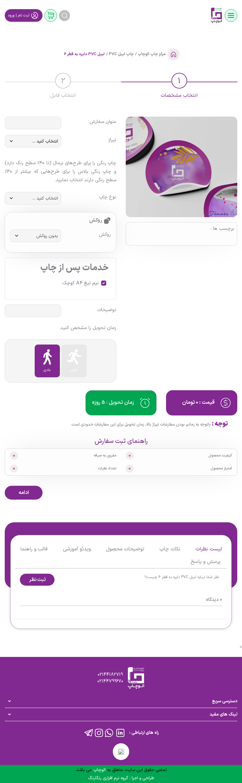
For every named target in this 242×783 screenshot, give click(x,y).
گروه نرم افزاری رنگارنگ (109, 778)
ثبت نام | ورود (18, 15)
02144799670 (110, 681)
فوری (74, 370)
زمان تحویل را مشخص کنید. (87, 328)
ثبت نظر (37, 579)
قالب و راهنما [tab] (34, 549)
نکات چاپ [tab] (169, 549)
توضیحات (106, 310)
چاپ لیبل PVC (121, 54)
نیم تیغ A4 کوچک (80, 283)
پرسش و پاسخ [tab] (206, 562)
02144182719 (110, 674)
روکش (105, 234)
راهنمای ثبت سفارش (121, 441)
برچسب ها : (222, 228)
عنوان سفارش (102, 122)
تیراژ (112, 140)
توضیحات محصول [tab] (125, 549)
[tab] (179, 84)
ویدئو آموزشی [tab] (77, 549)
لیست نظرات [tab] (209, 549)
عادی (47, 370)
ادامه (24, 492)
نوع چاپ (107, 197)
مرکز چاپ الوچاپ (151, 54)
